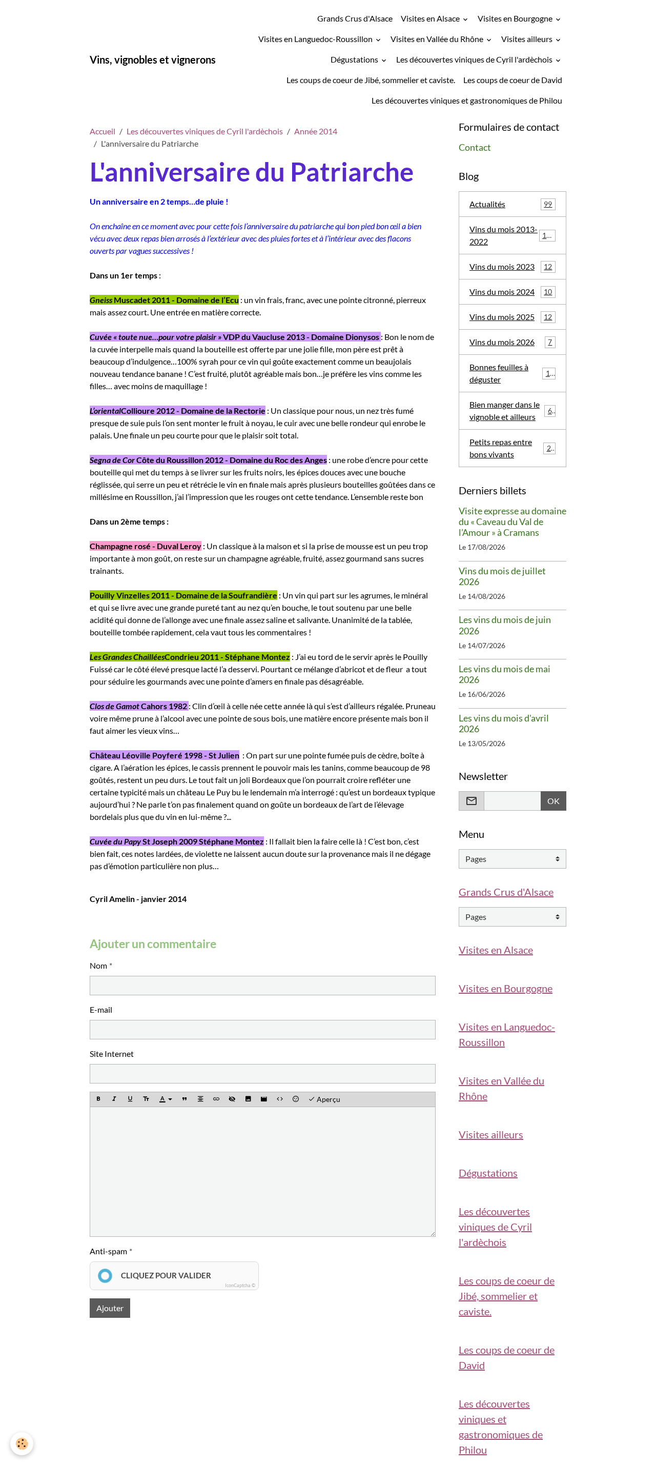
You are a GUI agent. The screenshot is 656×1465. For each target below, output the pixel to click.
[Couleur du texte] (165, 1099)
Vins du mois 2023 (510, 266)
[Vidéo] (264, 1099)
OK (553, 801)
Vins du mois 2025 (510, 317)
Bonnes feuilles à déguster (511, 373)
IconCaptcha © (240, 1285)
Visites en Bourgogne (516, 18)
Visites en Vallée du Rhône (438, 39)
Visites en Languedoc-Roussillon (316, 39)
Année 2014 (315, 131)
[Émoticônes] (296, 1099)
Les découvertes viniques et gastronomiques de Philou (467, 100)
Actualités (510, 204)
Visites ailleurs (527, 39)
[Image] (248, 1099)
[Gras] (98, 1099)
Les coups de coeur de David (512, 80)
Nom (98, 965)
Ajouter (110, 1308)
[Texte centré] (200, 1099)
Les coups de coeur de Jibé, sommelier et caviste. (370, 80)
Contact (475, 147)
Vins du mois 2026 (510, 342)
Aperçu (327, 1099)
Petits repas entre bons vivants (512, 448)
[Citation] (184, 1099)
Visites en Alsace (431, 18)
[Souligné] (130, 1099)
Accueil (102, 131)
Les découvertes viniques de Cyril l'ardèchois (475, 59)
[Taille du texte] (146, 1099)
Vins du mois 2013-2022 (512, 235)
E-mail (101, 1009)
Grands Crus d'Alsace (355, 18)
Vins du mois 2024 (510, 291)
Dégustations (355, 59)
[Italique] (114, 1099)
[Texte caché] (232, 1099)
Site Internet (112, 1053)
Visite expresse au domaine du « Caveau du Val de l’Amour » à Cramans (512, 522)
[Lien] (216, 1099)
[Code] (280, 1099)
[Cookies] (21, 1443)
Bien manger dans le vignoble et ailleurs (512, 410)
